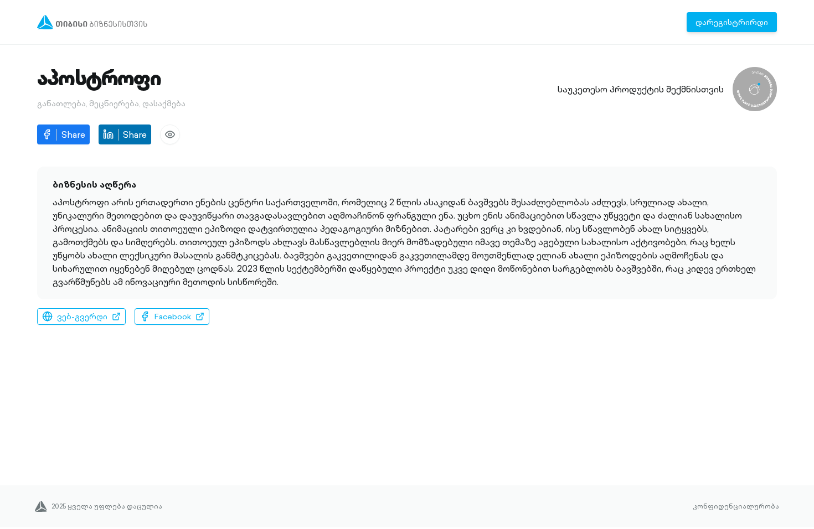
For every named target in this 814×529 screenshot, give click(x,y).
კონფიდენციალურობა (736, 506)
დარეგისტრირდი (731, 22)
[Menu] (92, 22)
